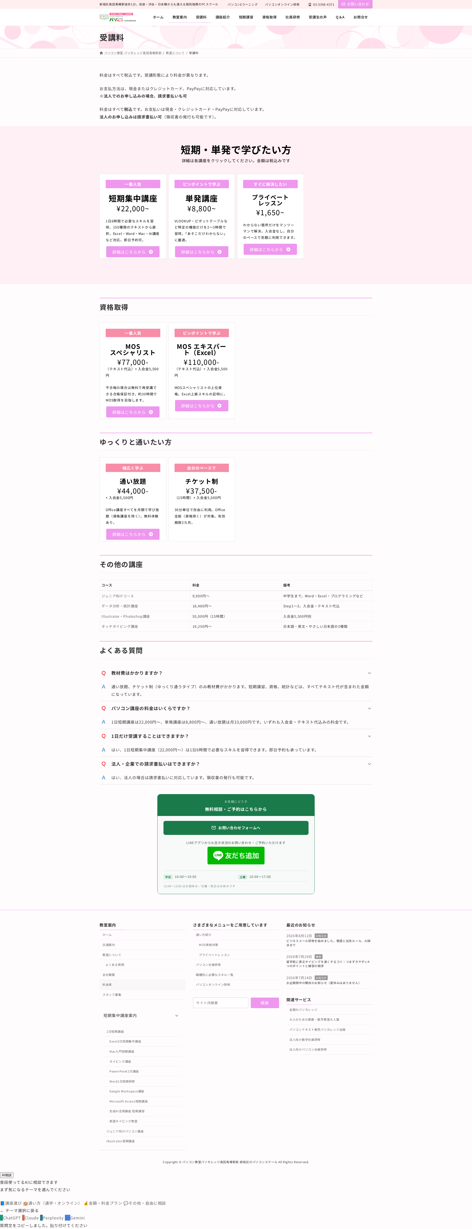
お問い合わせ (358, 3)
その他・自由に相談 (144, 1203)
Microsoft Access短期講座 (128, 1101)
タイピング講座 (120, 1061)
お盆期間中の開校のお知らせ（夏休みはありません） (323, 983)
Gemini (75, 1218)
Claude (31, 1218)
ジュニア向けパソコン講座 (125, 1131)
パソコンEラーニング (243, 4)
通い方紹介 (204, 935)
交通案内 (109, 945)
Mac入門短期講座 (121, 1051)
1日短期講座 (115, 1031)
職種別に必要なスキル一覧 (215, 974)
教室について (112, 955)
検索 (265, 1003)
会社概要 (109, 974)
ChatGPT (11, 1218)
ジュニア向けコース (118, 595)
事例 (318, 957)
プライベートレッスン (214, 955)
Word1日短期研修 (122, 1081)
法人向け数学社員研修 (305, 1039)
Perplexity (52, 1218)
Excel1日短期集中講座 (125, 1041)
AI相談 (7, 1175)
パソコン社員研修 (208, 964)
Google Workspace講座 (126, 1091)
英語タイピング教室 (123, 1121)
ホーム (107, 935)
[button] (133, 251)
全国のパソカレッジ (303, 1009)
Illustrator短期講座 (120, 1141)
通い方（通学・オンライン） (53, 1203)
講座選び (11, 1203)
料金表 (107, 984)
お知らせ (321, 936)
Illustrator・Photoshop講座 (126, 616)
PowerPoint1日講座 (124, 1071)
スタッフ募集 (112, 994)
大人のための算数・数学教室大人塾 (314, 1019)
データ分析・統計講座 (120, 605)
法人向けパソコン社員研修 (308, 1049)
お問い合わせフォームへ (239, 827)
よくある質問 (114, 964)
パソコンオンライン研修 (282, 4)
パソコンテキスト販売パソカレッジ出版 (317, 1029)
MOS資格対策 (208, 945)
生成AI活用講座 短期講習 (127, 1111)
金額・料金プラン (103, 1203)
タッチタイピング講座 (120, 626)
